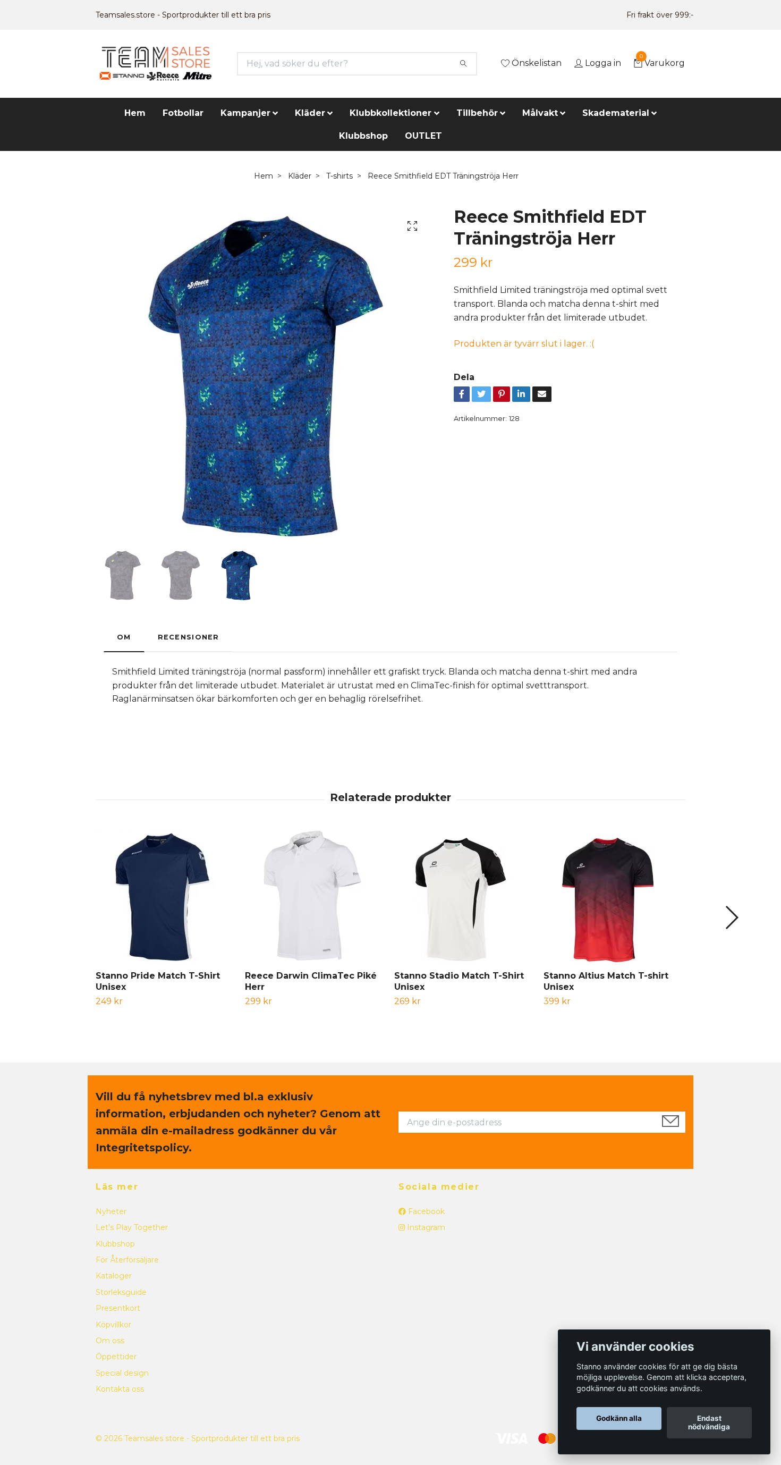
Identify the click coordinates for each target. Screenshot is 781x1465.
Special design (122, 1373)
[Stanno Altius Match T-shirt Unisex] (614, 895)
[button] (731, 917)
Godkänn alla (619, 1419)
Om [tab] (124, 637)
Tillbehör (477, 113)
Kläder (310, 113)
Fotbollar (183, 113)
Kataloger (114, 1276)
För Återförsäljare (127, 1260)
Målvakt (540, 113)
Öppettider (116, 1356)
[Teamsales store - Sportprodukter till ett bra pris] (155, 64)
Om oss (110, 1340)
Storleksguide (121, 1292)
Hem (135, 113)
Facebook (425, 1211)
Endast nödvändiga (709, 1423)
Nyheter (111, 1211)
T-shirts (339, 176)
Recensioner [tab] (188, 637)
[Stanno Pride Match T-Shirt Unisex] (166, 895)
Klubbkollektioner (390, 113)
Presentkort (118, 1308)
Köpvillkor (113, 1324)
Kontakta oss (120, 1389)
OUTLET (423, 136)
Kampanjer (245, 113)
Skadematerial (615, 113)
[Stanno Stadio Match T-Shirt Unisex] (465, 895)
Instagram (425, 1227)
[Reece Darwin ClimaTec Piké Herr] (315, 895)
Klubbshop (363, 136)
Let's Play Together (132, 1227)
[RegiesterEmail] (670, 1122)
